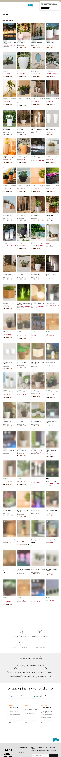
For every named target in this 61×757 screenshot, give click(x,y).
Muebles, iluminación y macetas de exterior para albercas (30, 668)
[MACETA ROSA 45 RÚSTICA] (24, 351)
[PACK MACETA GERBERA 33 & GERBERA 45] (52, 558)
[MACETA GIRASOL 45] (9, 321)
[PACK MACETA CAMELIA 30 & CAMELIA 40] (9, 351)
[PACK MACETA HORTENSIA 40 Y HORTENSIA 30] (52, 380)
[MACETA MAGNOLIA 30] (9, 410)
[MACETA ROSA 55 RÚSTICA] (38, 380)
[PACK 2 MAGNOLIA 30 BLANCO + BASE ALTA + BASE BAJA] (24, 380)
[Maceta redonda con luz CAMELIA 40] (52, 410)
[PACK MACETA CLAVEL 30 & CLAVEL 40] (9, 587)
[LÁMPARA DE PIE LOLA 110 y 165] (38, 118)
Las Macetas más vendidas (44, 676)
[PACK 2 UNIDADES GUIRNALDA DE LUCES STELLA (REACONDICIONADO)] (38, 587)
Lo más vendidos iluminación (34, 665)
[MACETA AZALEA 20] (38, 176)
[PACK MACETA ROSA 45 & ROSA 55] (38, 558)
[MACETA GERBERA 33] (24, 146)
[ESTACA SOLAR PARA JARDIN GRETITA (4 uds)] (38, 321)
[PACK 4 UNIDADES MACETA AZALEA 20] (24, 499)
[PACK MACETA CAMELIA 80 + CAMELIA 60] (24, 321)
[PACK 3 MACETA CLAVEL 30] (38, 410)
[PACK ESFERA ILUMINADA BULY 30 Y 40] (38, 292)
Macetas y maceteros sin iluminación (43, 672)
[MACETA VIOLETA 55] (24, 60)
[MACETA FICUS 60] (38, 88)
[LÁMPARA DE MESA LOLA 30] (52, 351)
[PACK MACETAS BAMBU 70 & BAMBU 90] (9, 380)
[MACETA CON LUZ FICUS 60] (9, 232)
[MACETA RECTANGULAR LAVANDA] (9, 499)
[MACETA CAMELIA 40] (24, 31)
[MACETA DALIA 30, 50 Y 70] (38, 232)
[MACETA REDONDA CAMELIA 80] (52, 60)
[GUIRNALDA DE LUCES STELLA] (9, 439)
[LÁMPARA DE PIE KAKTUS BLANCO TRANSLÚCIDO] (24, 292)
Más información (45, 7)
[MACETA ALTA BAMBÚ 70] (38, 60)
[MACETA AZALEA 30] (52, 146)
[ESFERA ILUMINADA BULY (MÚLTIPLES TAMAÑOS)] (9, 31)
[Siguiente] (54, 713)
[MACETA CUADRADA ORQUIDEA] (24, 528)
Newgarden (5, 11)
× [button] (58, 2)
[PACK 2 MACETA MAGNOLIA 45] (52, 499)
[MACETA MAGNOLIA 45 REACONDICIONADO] (52, 232)
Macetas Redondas (29, 676)
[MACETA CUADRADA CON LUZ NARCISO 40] (38, 528)
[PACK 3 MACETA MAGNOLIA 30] (24, 468)
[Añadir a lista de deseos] (4, 24)
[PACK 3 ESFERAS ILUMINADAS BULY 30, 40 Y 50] (24, 558)
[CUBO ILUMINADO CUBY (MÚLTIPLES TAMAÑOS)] (38, 146)
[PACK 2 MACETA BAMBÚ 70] (52, 118)
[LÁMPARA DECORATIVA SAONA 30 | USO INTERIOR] (9, 528)
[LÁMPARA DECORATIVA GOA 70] (52, 468)
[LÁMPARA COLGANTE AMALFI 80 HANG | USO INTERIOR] (52, 321)
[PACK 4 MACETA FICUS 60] (9, 468)
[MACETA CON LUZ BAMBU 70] (52, 292)
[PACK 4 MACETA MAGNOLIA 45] (52, 587)
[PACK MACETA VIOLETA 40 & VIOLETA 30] (52, 439)
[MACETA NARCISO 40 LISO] (52, 204)
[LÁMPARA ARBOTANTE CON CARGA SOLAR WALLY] (38, 351)
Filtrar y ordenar (8, 20)
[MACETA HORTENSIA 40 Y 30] (52, 31)
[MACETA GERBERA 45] (9, 118)
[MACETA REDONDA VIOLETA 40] (38, 31)
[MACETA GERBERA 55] (9, 176)
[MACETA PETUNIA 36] (9, 263)
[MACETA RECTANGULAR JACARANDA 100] (24, 88)
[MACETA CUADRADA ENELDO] (38, 204)
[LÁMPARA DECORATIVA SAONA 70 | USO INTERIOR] (9, 558)
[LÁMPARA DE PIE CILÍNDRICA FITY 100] (52, 263)
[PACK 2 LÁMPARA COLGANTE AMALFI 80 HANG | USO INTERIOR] (24, 587)
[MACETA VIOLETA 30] (9, 88)
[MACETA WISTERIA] (24, 232)
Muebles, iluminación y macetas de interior (19, 672)
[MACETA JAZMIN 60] (9, 204)
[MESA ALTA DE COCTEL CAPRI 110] (38, 499)
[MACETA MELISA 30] (24, 204)
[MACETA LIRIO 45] (24, 176)
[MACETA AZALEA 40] (24, 118)
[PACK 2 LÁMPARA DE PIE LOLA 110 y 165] (38, 468)
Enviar (53, 755)
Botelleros (21, 665)
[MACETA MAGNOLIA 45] (38, 263)
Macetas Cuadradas (15, 676)
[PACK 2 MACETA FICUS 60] (9, 146)
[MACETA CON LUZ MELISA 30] (38, 439)
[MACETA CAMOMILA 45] (24, 439)
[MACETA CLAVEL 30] (24, 263)
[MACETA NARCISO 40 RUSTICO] (9, 292)
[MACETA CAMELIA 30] (52, 88)
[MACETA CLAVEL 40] (24, 410)
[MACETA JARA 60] (9, 60)
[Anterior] (6, 713)
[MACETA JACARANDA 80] (52, 176)
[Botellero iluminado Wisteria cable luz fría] (52, 528)
